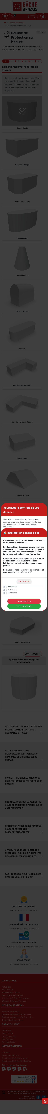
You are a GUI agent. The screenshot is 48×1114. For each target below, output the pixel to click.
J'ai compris (24, 581)
